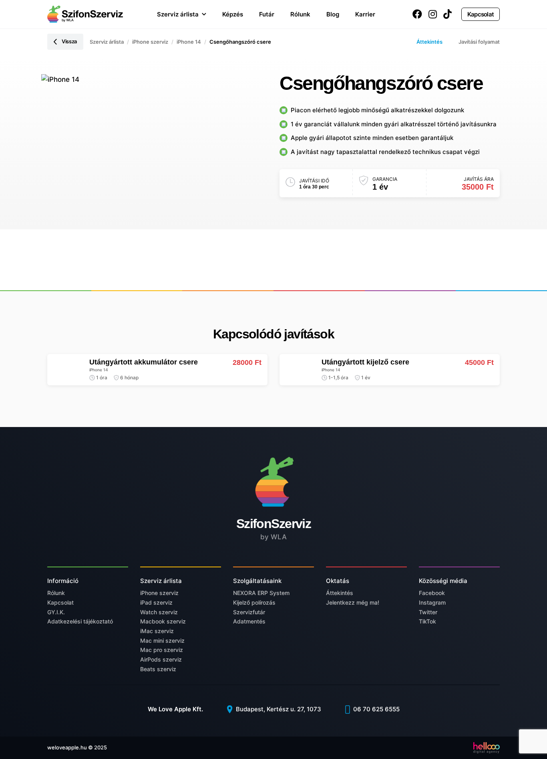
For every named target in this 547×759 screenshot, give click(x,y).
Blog (332, 14)
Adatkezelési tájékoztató (80, 621)
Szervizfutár (249, 612)
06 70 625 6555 (376, 709)
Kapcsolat (480, 14)
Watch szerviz (159, 612)
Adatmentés (249, 621)
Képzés (232, 14)
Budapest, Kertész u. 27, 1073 (277, 709)
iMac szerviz (157, 630)
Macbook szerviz (163, 621)
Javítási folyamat (479, 41)
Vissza (69, 41)
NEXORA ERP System (261, 592)
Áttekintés (429, 41)
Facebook (432, 592)
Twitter (428, 612)
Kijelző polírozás (254, 602)
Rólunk (300, 14)
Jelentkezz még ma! (352, 602)
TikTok (427, 621)
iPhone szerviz (150, 41)
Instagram (432, 602)
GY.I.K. (56, 612)
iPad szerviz (156, 602)
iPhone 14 (189, 41)
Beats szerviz (158, 669)
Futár (266, 14)
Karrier (365, 14)
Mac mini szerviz (162, 640)
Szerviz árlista (178, 14)
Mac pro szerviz (161, 649)
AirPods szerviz (161, 659)
